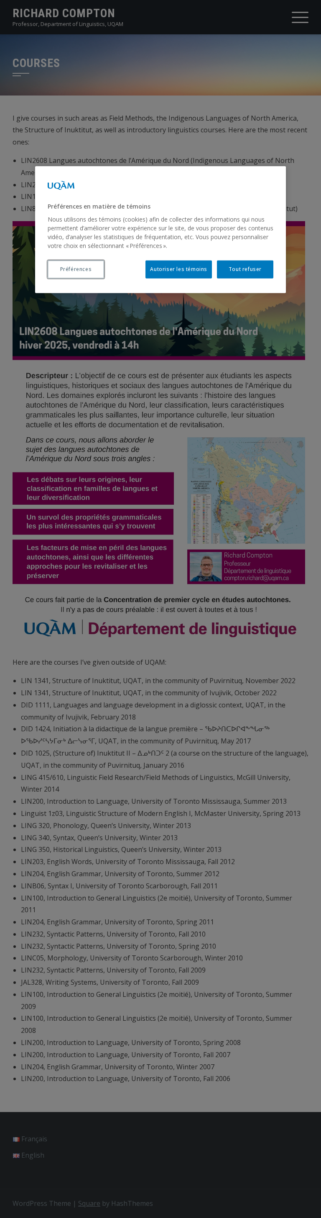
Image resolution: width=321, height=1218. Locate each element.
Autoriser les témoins (178, 268)
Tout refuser (245, 268)
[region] (160, 229)
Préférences (76, 268)
